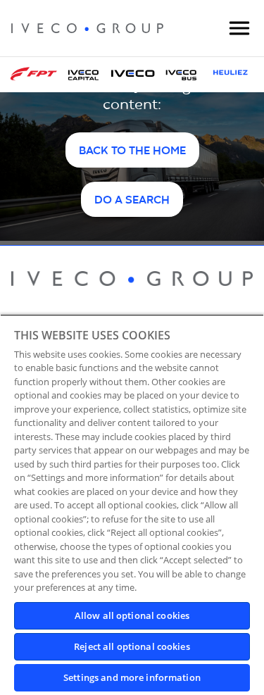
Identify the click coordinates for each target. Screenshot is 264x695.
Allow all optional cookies (132, 615)
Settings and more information (132, 677)
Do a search (132, 201)
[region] (132, 504)
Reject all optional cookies (132, 646)
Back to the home (132, 151)
